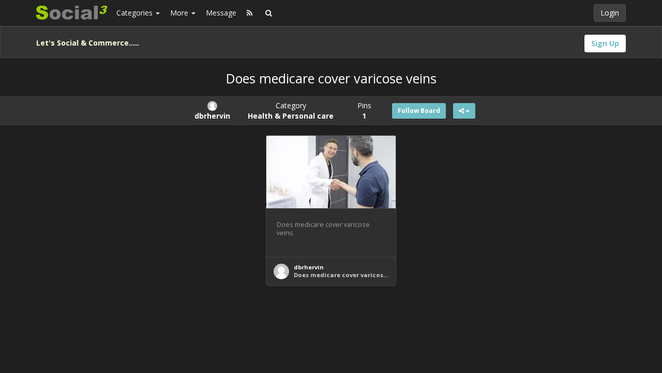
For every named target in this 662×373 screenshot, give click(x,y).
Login (609, 13)
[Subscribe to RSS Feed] (250, 13)
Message (221, 13)
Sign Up (605, 43)
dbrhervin (309, 267)
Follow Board (419, 110)
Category (291, 111)
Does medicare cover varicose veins (349, 275)
